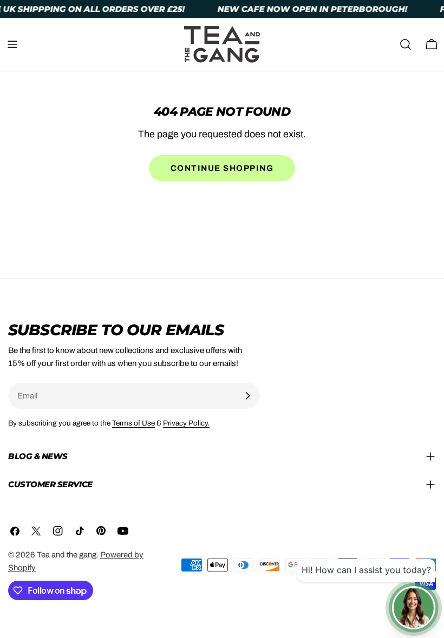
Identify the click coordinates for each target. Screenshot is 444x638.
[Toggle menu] (12, 44)
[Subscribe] (247, 395)
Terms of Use (133, 423)
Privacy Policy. (186, 423)
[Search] (405, 44)
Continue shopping (222, 168)
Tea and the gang (66, 554)
